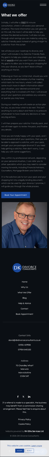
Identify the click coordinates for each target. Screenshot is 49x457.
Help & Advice (24, 303)
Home (24, 281)
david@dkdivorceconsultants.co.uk (24, 340)
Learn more (36, 445)
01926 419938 (24, 345)
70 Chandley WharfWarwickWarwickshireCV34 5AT (24, 370)
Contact (24, 308)
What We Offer (24, 292)
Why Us (24, 287)
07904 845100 (24, 349)
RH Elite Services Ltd (34, 431)
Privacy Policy (24, 419)
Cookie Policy (24, 424)
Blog (24, 298)
